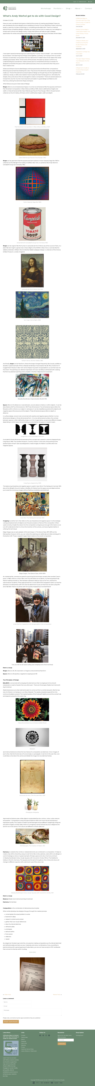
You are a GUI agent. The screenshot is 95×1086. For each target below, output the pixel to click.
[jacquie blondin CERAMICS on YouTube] (49, 1035)
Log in (74, 1)
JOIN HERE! (32, 952)
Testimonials (24, 1037)
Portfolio (58, 8)
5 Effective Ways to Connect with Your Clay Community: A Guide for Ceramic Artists (11, 1037)
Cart (91, 1)
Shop (68, 8)
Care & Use (24, 1043)
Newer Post (56, 994)
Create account (82, 1)
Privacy (23, 1047)
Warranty (23, 1045)
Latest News (6, 1032)
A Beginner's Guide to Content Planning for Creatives (82, 70)
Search (23, 1039)
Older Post (7, 994)
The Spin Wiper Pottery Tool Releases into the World (83, 61)
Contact (88, 8)
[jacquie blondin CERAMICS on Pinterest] (43, 1035)
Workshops (46, 8)
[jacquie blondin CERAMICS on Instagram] (46, 1035)
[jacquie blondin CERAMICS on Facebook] (40, 1035)
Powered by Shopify (59, 1080)
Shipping (23, 1041)
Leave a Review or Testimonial (29, 1051)
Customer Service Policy (27, 1049)
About (78, 8)
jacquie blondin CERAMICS (46, 1080)
